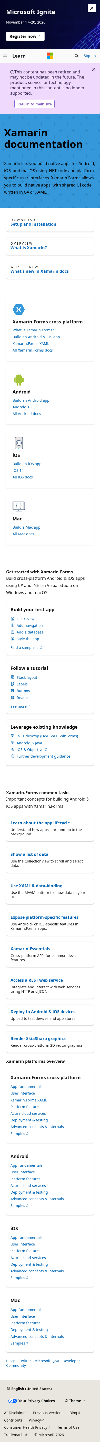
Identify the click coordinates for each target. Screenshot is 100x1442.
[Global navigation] (5, 55)
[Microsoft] (50, 55)
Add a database (30, 632)
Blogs (11, 1360)
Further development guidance (43, 756)
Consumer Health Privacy (25, 1427)
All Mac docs (23, 534)
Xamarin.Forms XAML (31, 343)
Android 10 (22, 407)
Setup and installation (33, 224)
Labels (22, 684)
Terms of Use (68, 1427)
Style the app (28, 639)
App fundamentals (27, 1086)
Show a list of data (29, 854)
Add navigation (30, 625)
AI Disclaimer (15, 1412)
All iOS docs (23, 477)
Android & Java (29, 743)
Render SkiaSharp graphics (38, 1038)
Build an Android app (31, 400)
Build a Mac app (27, 527)
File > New (25, 619)
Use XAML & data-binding (37, 886)
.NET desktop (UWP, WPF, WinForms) (47, 736)
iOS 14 (18, 470)
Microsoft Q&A (46, 1360)
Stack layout (27, 677)
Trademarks (14, 1434)
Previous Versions (48, 1412)
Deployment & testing (29, 1120)
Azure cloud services (28, 1113)
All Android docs (27, 413)
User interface (23, 1093)
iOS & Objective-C (32, 749)
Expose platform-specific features (44, 917)
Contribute (13, 1420)
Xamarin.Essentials (30, 949)
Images (23, 697)
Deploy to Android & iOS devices (43, 1011)
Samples (18, 1133)
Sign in (90, 55)
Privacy (35, 1420)
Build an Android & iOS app (36, 337)
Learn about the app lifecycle (40, 823)
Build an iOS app (27, 464)
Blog (73, 1412)
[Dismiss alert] (92, 8)
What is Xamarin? (29, 247)
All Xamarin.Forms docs (33, 350)
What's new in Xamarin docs (40, 271)
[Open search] (77, 55)
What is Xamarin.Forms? (33, 330)
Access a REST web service (37, 980)
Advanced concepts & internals (37, 1126)
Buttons (23, 691)
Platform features (26, 1106)
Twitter (25, 1360)
